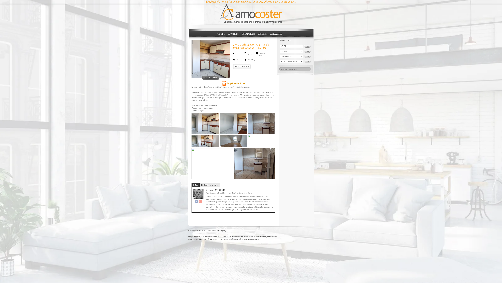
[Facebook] (196, 201)
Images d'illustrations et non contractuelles (203, 236)
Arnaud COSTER (215, 190)
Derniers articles (211, 185)
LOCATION (233, 33)
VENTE (221, 33)
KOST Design (202, 230)
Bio (196, 185)
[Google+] (200, 201)
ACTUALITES (276, 33)
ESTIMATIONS (248, 33)
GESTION (262, 33)
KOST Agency (221, 230)
